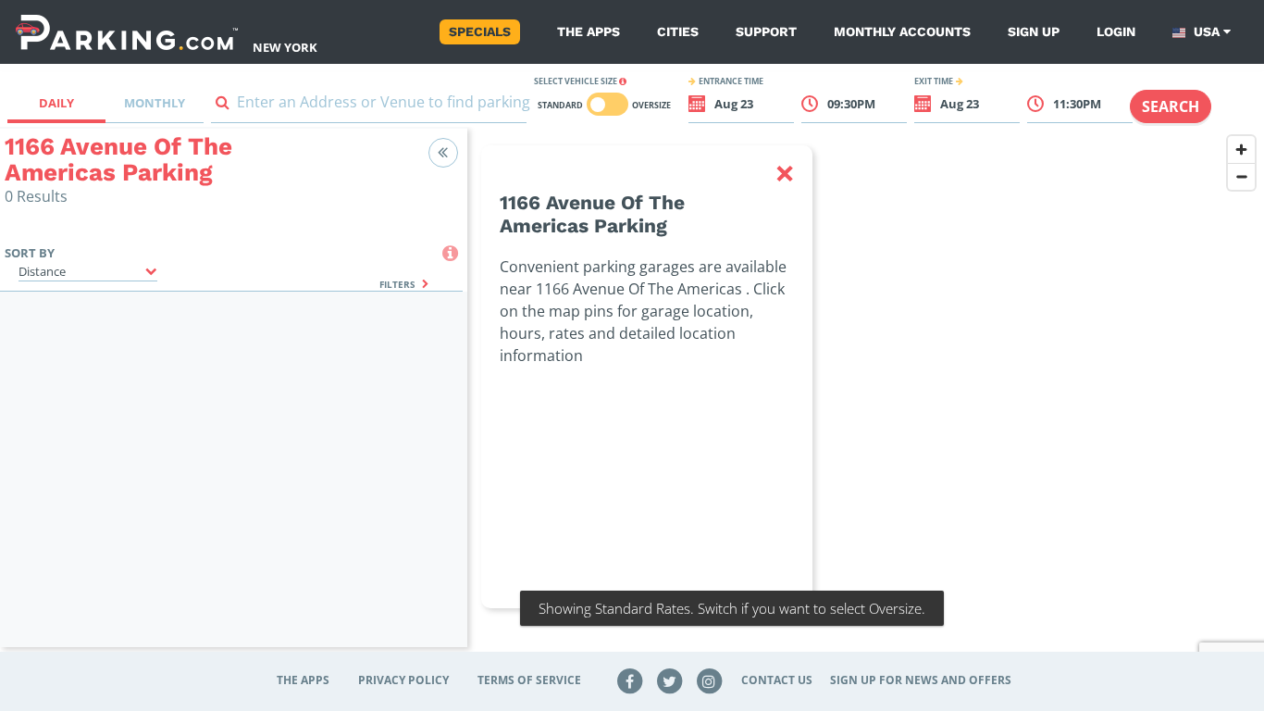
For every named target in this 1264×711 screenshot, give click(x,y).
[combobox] (369, 106)
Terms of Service (529, 680)
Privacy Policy (403, 680)
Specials (480, 31)
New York (285, 47)
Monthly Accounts (902, 31)
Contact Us (776, 680)
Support (766, 31)
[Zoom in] (1241, 149)
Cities (678, 31)
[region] (865, 399)
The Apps (588, 31)
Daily (56, 102)
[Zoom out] (1241, 176)
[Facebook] (630, 680)
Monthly (154, 102)
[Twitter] (670, 680)
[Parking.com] (127, 31)
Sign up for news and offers (920, 680)
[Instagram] (709, 680)
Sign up (1034, 31)
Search (1170, 106)
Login (1116, 31)
